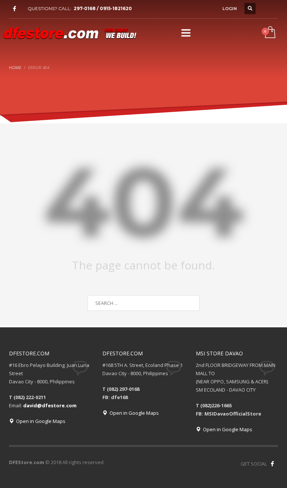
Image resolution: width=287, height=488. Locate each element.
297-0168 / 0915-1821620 (103, 8)
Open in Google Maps (39, 421)
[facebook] (14, 8)
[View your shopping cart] (269, 32)
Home (15, 67)
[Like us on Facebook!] (272, 463)
